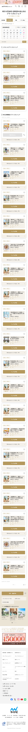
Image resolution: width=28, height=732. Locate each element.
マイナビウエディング (6, 628)
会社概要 (4, 715)
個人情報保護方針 (8, 717)
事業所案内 (15, 715)
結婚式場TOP (14, 628)
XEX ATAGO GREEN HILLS (10, 631)
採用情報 (21, 717)
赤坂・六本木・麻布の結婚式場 (10, 629)
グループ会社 (15, 717)
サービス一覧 (9, 715)
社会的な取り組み (22, 715)
